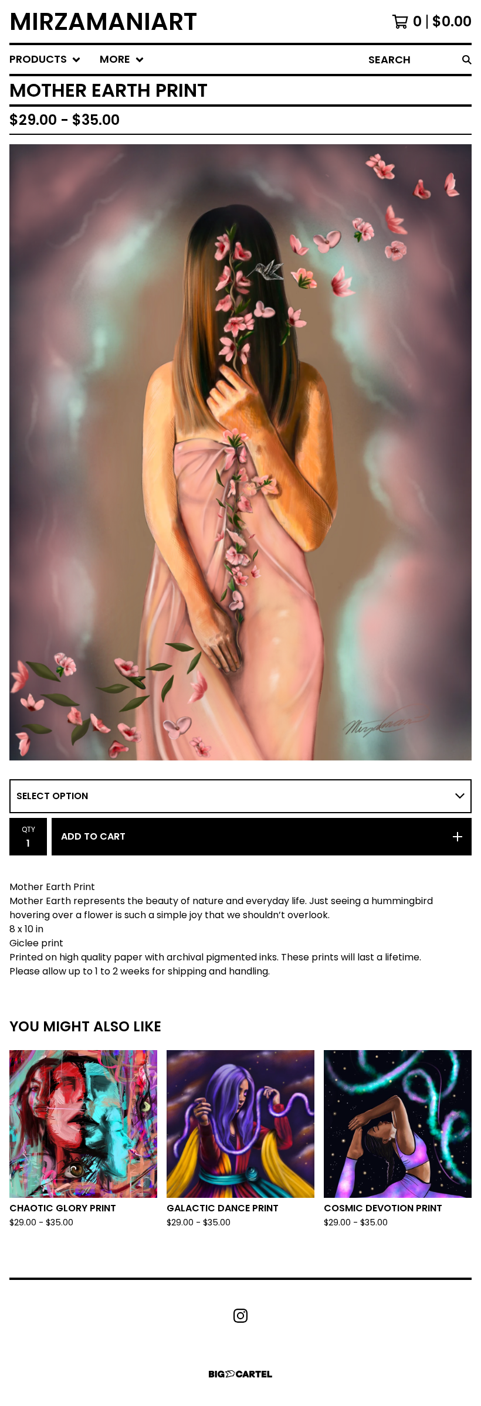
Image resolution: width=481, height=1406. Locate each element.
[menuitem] (45, 59)
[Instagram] (240, 1315)
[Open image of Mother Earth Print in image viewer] (240, 452)
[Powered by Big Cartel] (240, 1374)
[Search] (467, 59)
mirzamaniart (103, 21)
